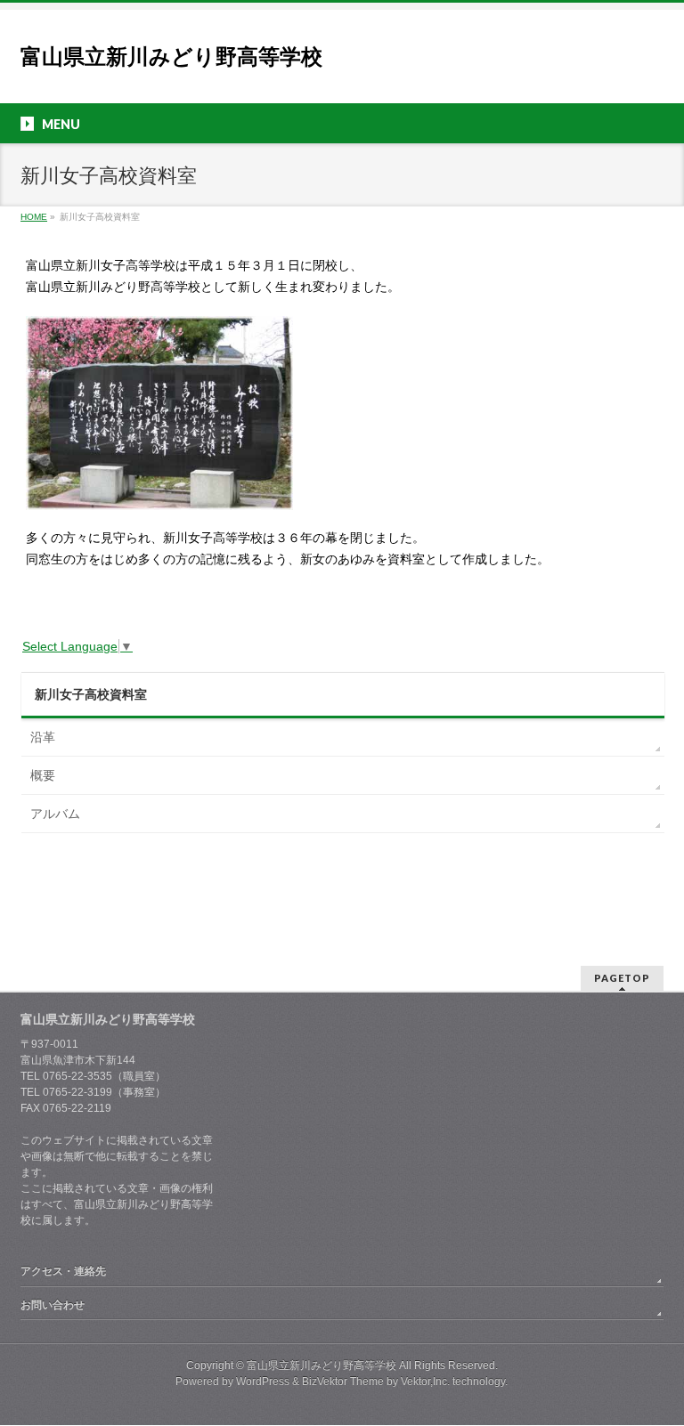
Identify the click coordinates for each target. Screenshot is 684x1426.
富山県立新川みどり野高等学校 (171, 57)
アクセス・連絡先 (63, 1271)
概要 (42, 775)
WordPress (262, 1381)
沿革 (42, 737)
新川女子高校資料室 (91, 694)
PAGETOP (622, 978)
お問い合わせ (52, 1305)
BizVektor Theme (343, 1381)
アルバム (55, 813)
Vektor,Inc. (425, 1381)
